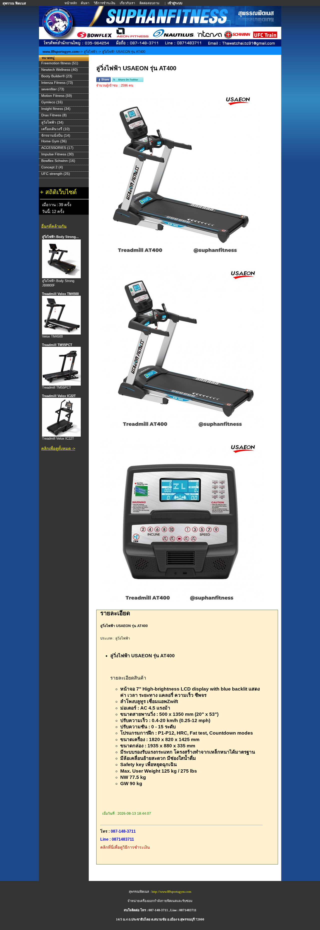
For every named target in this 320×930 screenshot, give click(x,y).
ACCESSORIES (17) (57, 148)
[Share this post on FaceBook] (103, 81)
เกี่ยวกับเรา (128, 3)
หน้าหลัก (71, 3)
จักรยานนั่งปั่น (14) (55, 135)
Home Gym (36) (54, 141)
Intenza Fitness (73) (57, 83)
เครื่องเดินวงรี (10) (55, 129)
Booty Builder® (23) (56, 76)
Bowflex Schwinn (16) (58, 161)
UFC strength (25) (55, 174)
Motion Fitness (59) (56, 96)
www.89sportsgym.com (60, 52)
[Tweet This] (128, 81)
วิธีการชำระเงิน (105, 3)
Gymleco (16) (52, 102)
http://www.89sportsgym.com (171, 891)
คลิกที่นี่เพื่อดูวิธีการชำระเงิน (125, 847)
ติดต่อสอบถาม (150, 3)
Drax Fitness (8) (54, 115)
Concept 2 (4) (52, 167)
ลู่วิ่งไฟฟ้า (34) (52, 122)
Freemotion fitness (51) (59, 63)
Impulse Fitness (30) (57, 154)
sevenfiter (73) (52, 89)
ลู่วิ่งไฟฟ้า (91, 52)
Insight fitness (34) (55, 109)
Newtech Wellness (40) (59, 70)
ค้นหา (85, 3)
